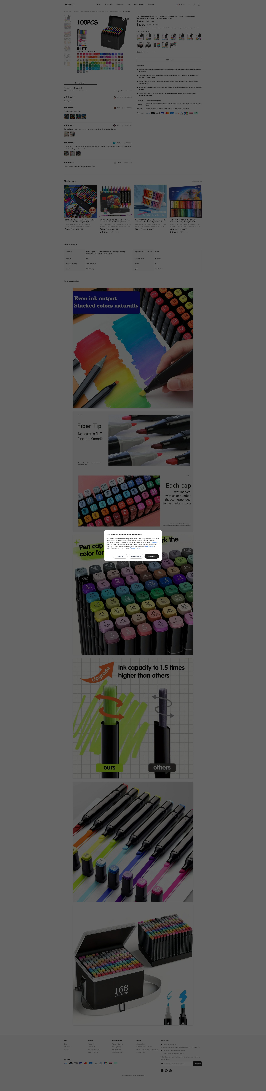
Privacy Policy (148, 546)
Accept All (151, 556)
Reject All (120, 556)
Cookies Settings (136, 556)
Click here (154, 542)
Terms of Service (135, 548)
